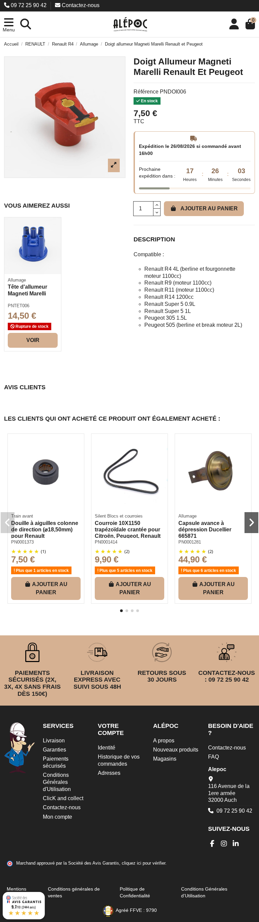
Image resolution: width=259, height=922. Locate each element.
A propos (163, 740)
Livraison (54, 740)
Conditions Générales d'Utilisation (57, 782)
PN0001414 (106, 542)
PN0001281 (189, 542)
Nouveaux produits (175, 750)
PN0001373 (22, 542)
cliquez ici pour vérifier (143, 863)
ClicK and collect (63, 798)
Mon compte (57, 817)
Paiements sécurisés (55, 762)
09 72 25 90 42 (28, 5)
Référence (146, 92)
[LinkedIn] (236, 843)
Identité (106, 747)
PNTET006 (18, 305)
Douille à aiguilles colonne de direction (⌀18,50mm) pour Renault (44, 529)
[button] (9, 24)
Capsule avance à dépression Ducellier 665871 (204, 529)
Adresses (109, 773)
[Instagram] (224, 843)
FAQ (213, 757)
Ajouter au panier (209, 208)
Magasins (164, 759)
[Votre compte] (234, 24)
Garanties (54, 750)
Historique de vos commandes (119, 760)
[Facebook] (212, 843)
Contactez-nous (79, 5)
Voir (32, 340)
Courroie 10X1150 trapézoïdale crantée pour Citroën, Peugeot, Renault (128, 529)
